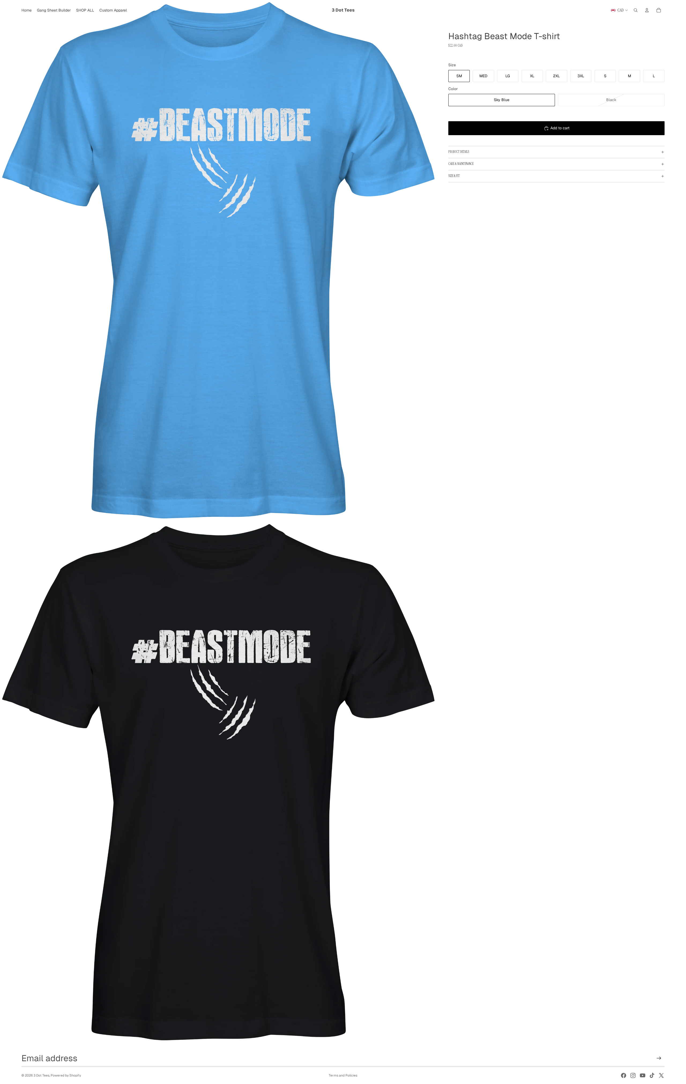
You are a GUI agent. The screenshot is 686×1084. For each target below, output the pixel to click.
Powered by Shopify (66, 1075)
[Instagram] (633, 1075)
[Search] (636, 10)
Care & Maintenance (461, 164)
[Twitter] (661, 1075)
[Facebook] (623, 1075)
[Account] (647, 10)
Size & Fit (454, 176)
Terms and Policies (343, 1075)
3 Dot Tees (41, 1075)
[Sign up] (659, 1058)
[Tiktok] (652, 1075)
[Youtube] (642, 1075)
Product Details (458, 152)
